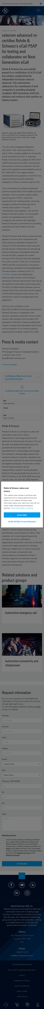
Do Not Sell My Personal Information (22, 521)
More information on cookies (22, 508)
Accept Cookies (22, 515)
